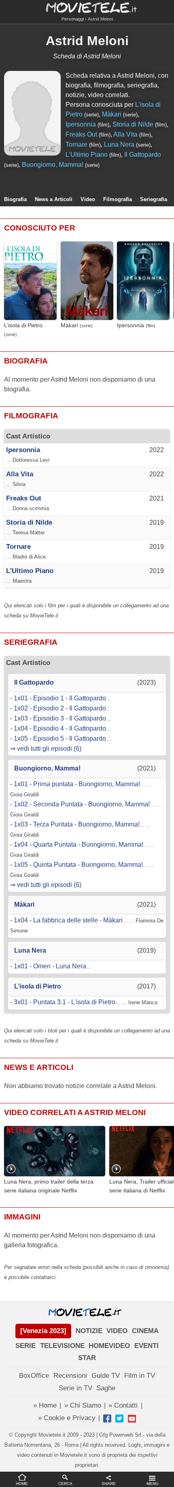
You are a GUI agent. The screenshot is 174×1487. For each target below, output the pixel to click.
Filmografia (117, 199)
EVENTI (146, 1346)
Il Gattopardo (142, 154)
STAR (87, 1358)
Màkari (111, 114)
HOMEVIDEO (109, 1346)
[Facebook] (107, 1418)
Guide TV (105, 1375)
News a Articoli (53, 199)
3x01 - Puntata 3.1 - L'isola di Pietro (64, 1002)
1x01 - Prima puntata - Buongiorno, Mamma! (77, 784)
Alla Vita (125, 134)
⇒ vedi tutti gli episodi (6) (45, 748)
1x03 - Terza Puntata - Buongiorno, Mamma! (77, 824)
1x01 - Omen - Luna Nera (50, 966)
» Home (45, 1405)
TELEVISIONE (62, 1346)
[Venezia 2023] (43, 1331)
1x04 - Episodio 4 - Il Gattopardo (60, 728)
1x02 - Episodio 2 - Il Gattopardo (60, 708)
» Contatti (123, 1405)
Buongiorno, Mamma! (52, 164)
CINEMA (145, 1331)
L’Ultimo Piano (87, 154)
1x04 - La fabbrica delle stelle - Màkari (68, 920)
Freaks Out (81, 134)
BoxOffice (34, 1375)
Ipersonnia (81, 124)
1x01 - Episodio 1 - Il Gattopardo (60, 698)
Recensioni (70, 1375)
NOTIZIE (89, 1331)
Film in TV (139, 1375)
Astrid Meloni (87, 40)
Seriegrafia (153, 199)
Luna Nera (119, 144)
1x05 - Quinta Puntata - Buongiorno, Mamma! (78, 864)
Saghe (105, 1388)
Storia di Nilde (132, 124)
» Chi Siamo (82, 1405)
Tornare (76, 144)
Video (88, 199)
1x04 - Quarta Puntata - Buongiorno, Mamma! (78, 844)
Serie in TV (75, 1388)
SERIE (25, 1346)
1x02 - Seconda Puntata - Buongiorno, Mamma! (82, 804)
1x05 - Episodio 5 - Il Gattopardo (60, 738)
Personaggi (73, 19)
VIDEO (116, 1331)
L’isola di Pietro (23, 325)
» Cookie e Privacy (66, 1418)
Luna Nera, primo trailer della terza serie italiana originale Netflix (48, 1186)
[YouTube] (132, 1418)
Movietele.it (87, 7)
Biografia (15, 199)
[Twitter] (119, 1418)
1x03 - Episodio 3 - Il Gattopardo (60, 718)
